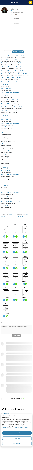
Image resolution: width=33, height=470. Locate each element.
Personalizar (17, 443)
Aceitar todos (17, 433)
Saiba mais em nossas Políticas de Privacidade (15, 427)
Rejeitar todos (17, 438)
